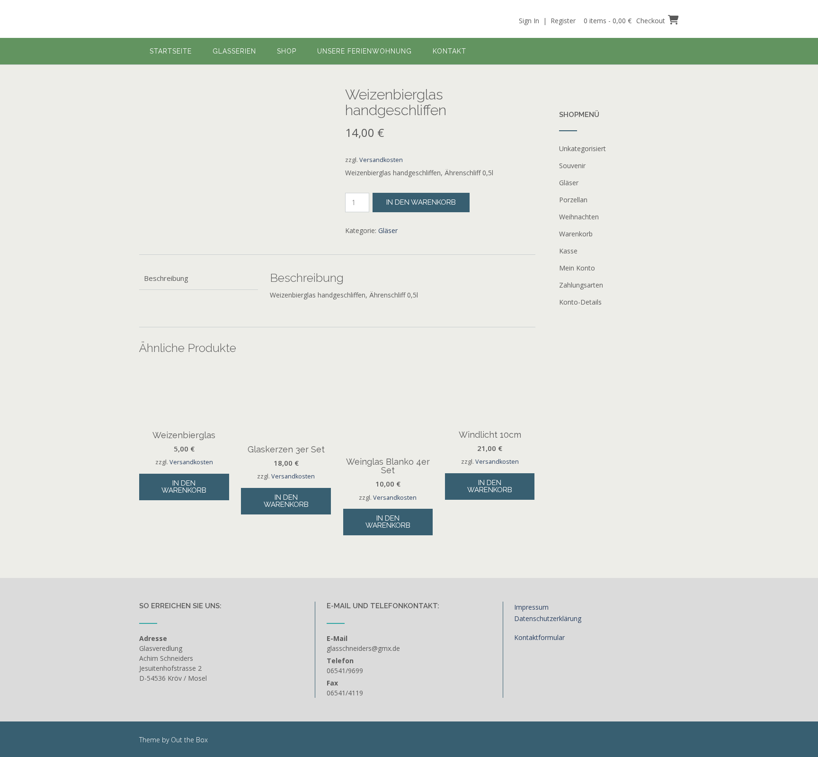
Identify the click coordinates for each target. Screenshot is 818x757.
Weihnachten (579, 216)
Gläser (388, 230)
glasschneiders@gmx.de (363, 648)
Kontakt (449, 51)
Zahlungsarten (581, 284)
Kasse (568, 250)
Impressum (531, 607)
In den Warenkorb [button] (183, 487)
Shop (286, 51)
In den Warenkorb (421, 202)
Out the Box (189, 739)
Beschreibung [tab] (166, 278)
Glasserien (234, 51)
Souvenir (572, 165)
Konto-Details (580, 301)
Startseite (171, 51)
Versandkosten (381, 160)
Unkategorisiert (582, 148)
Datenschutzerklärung (547, 618)
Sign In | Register (547, 20)
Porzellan (573, 199)
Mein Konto (577, 267)
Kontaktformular (539, 637)
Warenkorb (576, 233)
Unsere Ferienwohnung (364, 51)
